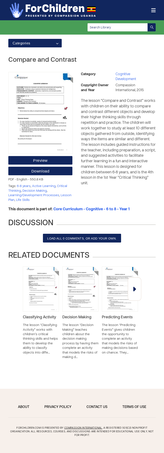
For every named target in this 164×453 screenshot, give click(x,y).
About (23, 407)
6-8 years (24, 186)
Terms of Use (134, 407)
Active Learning (44, 186)
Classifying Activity (39, 317)
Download (40, 171)
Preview (40, 160)
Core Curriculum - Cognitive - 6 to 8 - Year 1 (91, 209)
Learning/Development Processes (33, 195)
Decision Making (34, 190)
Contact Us (96, 407)
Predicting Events (117, 317)
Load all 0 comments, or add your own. (82, 238)
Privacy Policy (58, 407)
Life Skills (23, 200)
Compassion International (83, 428)
